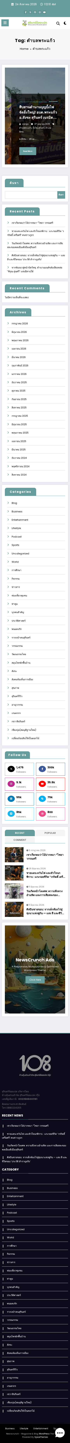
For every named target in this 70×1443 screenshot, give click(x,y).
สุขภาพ (15, 688)
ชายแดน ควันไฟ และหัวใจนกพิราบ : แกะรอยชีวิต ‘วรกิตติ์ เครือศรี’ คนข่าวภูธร (45, 875)
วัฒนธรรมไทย (19, 654)
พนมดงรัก (17, 629)
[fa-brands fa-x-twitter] (30, 12)
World (15, 561)
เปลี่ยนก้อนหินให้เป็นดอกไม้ (25, 738)
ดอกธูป (25, 124)
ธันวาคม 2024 (19, 458)
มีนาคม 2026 (19, 357)
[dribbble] (35, 12)
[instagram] (39, 12)
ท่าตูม (15, 604)
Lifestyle (23, 102)
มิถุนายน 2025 (19, 424)
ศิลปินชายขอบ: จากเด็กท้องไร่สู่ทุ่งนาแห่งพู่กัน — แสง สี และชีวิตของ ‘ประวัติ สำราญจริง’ (45, 912)
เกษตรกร (16, 713)
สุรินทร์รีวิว (17, 696)
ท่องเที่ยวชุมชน (38, 102)
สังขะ (45, 102)
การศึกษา (16, 570)
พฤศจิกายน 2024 (21, 466)
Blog (14, 503)
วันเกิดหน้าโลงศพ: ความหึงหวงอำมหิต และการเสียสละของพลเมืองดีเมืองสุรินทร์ (44, 893)
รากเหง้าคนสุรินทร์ (21, 637)
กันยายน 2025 (19, 399)
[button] (60, 1433)
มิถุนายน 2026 (19, 332)
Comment (19, 840)
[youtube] (44, 12)
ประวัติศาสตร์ (18, 620)
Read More (27, 151)
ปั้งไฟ (35, 128)
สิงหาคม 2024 (19, 474)
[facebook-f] (25, 12)
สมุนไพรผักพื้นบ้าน (21, 662)
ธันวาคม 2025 (19, 382)
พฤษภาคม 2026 (20, 340)
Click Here (35, 979)
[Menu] (5, 22)
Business (17, 511)
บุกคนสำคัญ (18, 612)
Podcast (17, 536)
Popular (50, 833)
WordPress (44, 1433)
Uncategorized (20, 553)
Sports (15, 545)
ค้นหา (14, 183)
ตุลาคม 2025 (18, 390)
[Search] (58, 23)
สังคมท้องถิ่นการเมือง (22, 679)
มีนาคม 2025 (19, 449)
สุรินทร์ (41, 128)
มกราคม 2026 (19, 374)
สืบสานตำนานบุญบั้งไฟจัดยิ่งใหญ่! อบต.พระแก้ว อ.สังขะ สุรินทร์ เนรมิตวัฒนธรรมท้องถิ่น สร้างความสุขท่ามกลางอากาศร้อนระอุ (38, 112)
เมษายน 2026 (19, 348)
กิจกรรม (16, 578)
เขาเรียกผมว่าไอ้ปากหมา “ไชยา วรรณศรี (32, 222)
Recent (19, 833)
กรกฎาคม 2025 (20, 415)
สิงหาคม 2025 (19, 407)
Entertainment (20, 519)
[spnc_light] (65, 24)
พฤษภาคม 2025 (20, 432)
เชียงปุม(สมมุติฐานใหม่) (24, 730)
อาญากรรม (17, 704)
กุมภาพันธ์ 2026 (20, 365)
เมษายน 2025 (19, 441)
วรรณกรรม (17, 646)
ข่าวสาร (29, 102)
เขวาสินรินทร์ (18, 721)
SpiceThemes (41, 1437)
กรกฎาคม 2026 (20, 323)
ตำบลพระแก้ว (25, 128)
